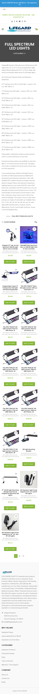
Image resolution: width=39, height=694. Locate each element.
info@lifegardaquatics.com (13, 622)
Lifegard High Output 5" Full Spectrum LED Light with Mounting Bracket (10, 287)
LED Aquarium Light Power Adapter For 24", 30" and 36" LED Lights (10, 534)
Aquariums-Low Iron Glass (11, 640)
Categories (18, 53)
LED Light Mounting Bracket (29, 450)
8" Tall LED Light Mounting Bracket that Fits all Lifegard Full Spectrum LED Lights (10, 492)
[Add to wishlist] (16, 229)
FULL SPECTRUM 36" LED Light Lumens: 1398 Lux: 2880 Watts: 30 (28, 369)
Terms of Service (7, 661)
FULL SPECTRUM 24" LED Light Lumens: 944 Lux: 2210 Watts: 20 (28, 328)
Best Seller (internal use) (10, 251)
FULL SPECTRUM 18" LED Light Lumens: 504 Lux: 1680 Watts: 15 (10, 328)
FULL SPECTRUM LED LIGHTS (10, 253)
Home (8, 216)
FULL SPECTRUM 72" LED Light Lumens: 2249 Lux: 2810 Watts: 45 (10, 451)
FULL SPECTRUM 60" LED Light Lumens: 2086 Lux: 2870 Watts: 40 (29, 410)
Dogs (3, 657)
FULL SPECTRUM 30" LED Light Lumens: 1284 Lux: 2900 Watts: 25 (10, 369)
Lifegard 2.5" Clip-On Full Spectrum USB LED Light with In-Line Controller (10, 247)
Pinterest (25, 21)
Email (19, 21)
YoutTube (12, 21)
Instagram (22, 21)
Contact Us (5, 678)
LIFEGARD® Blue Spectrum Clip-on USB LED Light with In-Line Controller (28, 247)
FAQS (4, 682)
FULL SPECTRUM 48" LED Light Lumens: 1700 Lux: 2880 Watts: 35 (10, 410)
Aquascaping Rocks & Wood (11, 636)
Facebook (14, 21)
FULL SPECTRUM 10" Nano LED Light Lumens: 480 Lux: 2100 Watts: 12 (28, 287)
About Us (5, 675)
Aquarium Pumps (7, 632)
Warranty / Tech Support (10, 665)
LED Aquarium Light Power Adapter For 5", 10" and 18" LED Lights (28, 491)
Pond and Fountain (8, 653)
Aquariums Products (8, 650)
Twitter (16, 21)
